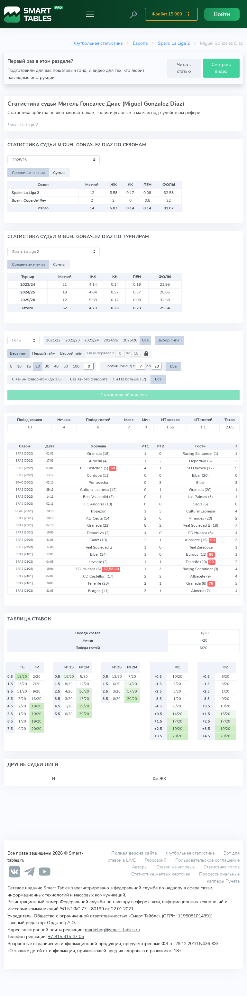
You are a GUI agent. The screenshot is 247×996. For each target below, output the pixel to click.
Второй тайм (71, 353)
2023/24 (91, 340)
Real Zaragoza (200, 547)
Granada (98, 453)
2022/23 (72, 340)
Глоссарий (155, 860)
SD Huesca (200, 468)
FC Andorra (98, 504)
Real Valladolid (98, 496)
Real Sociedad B (200, 525)
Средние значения (28, 172)
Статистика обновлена (123, 395)
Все (145, 340)
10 (19, 366)
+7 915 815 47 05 (66, 936)
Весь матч (18, 353)
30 (47, 366)
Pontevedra (98, 482)
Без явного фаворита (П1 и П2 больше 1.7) (108, 379)
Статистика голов (222, 867)
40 (56, 366)
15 (28, 366)
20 (37, 366)
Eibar (200, 475)
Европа (140, 43)
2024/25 (111, 340)
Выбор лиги (169, 340)
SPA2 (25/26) (24, 453)
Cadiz (200, 504)
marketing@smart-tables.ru (112, 929)
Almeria (98, 461)
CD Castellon (97, 468)
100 (76, 366)
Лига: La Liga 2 (22, 124)
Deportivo (200, 461)
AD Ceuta (98, 518)
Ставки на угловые (175, 867)
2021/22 (53, 340)
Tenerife (200, 561)
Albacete (200, 539)
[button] (133, 14)
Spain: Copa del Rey (29, 200)
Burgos (199, 554)
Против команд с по (128, 366)
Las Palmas (200, 496)
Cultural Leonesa (98, 489)
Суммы (59, 172)
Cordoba (98, 475)
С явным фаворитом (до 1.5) (37, 379)
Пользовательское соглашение (207, 860)
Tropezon (98, 511)
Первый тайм (43, 353)
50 (65, 366)
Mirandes (200, 518)
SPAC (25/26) (24, 482)
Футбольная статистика (98, 43)
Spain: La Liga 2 (174, 43)
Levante (98, 561)
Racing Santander (200, 453)
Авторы (139, 867)
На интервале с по (109, 353)
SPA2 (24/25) (24, 554)
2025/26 (130, 340)
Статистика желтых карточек (160, 874)
